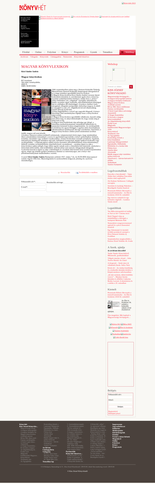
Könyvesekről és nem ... (98, 432)
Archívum (47, 448)
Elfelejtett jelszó (114, 413)
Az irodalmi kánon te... (75, 434)
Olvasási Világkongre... (75, 442)
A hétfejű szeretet (114, 105)
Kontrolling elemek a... (52, 424)
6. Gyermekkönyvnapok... (76, 426)
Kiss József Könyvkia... (28, 426)
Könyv (115, 445)
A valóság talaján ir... (97, 444)
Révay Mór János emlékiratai (119, 107)
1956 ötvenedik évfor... (75, 430)
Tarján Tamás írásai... (51, 458)
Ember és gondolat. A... (75, 457)
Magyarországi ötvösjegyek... (119, 96)
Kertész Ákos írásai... (51, 454)
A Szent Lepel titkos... (28, 442)
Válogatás (47, 452)
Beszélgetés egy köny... (98, 428)
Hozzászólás (65, 172)
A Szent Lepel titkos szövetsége (120, 111)
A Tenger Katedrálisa (116, 115)
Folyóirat (116, 443)
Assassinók (112, 113)
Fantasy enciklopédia (116, 109)
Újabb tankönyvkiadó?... (75, 459)
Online (115, 441)
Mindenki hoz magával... (98, 430)
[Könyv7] (32, 10)
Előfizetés (116, 428)
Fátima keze (112, 148)
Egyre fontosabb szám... (98, 440)
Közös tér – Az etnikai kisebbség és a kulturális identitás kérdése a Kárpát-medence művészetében (120, 270)
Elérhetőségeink (118, 433)
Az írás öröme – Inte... (98, 453)
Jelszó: (110, 400)
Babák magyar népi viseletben (119, 154)
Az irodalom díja (73, 436)
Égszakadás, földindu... (52, 428)
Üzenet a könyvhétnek (121, 437)
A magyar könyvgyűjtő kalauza (120, 99)
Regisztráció (113, 411)
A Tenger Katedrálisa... (28, 446)
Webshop (113, 64)
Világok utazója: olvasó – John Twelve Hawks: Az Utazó (119, 259)
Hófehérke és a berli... (51, 430)
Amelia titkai (112, 150)
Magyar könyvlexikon (116, 103)
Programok (117, 447)
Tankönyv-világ (72, 444)
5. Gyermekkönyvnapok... (76, 424)
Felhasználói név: (115, 394)
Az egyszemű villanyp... (98, 426)
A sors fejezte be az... (97, 455)
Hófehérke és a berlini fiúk (118, 146)
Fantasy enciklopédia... (28, 440)
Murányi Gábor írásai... (52, 456)
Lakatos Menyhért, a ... (98, 446)
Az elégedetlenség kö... (28, 450)
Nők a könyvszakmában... (76, 447)
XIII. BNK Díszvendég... (75, 446)
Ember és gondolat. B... (98, 436)
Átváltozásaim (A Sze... (75, 455)
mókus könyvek (114, 156)
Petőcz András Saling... (98, 447)
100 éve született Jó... (74, 428)
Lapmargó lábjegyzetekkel (118, 142)
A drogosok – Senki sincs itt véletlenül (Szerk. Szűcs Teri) (119, 264)
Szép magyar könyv (74, 449)
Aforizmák (112, 152)
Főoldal (115, 435)
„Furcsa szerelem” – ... (98, 451)
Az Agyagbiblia (114, 136)
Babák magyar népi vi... (52, 438)
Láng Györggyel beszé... (98, 449)
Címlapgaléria (48, 450)
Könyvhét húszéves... (74, 454)
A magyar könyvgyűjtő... (29, 430)
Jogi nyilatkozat (118, 426)
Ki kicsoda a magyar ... (29, 448)
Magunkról (116, 439)
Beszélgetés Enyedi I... (98, 457)
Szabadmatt (112, 162)
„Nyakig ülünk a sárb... (98, 434)
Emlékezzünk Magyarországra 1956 (119, 128)
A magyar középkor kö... (29, 432)
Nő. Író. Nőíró (72, 440)
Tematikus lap (48, 462)
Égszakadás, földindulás (117, 144)
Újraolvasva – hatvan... (52, 442)
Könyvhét (23, 424)
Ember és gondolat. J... (98, 438)
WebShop (129, 52)
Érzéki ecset (112, 123)
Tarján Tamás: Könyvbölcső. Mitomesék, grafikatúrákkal (118, 254)
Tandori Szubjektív (115, 164)
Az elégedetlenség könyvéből (119, 121)
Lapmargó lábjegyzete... (52, 426)
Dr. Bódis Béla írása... (51, 459)
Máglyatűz (112, 125)
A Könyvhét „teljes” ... (98, 424)
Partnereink (70, 451)
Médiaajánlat (117, 431)
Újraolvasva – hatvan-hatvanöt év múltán (120, 159)
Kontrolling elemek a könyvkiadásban (116, 139)
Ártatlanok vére (113, 134)
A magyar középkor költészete (119, 101)
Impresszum (117, 424)
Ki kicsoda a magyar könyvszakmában (115, 118)
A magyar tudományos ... (75, 432)
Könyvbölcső (113, 132)
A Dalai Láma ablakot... (98, 442)
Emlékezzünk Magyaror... (29, 455)
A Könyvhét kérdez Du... (75, 461)
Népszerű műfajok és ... (75, 438)
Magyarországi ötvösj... (29, 428)
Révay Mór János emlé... (29, 438)
